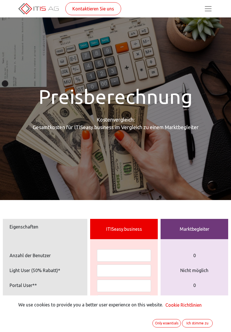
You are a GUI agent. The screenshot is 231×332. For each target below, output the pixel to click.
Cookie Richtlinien (183, 305)
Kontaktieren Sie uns (93, 8)
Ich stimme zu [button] (197, 323)
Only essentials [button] (166, 323)
